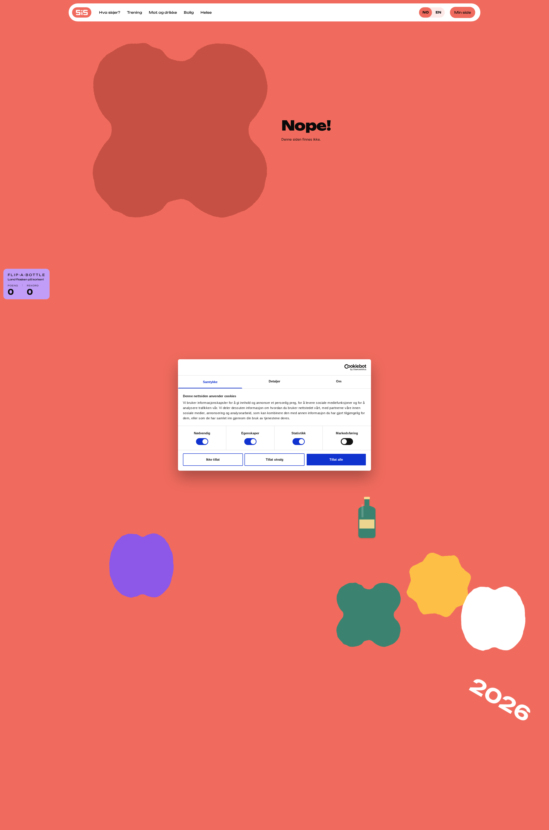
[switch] (250, 441)
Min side (462, 12)
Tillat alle (336, 459)
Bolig (189, 12)
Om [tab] (338, 381)
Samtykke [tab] (210, 382)
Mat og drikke (163, 12)
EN (438, 12)
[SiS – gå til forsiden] (81, 12)
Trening (134, 12)
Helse (206, 12)
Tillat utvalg (274, 459)
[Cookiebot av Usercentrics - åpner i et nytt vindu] (347, 367)
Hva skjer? (109, 12)
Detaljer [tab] (275, 381)
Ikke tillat (213, 459)
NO (425, 12)
